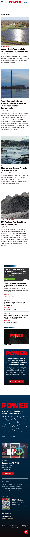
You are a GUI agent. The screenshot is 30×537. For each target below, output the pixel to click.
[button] (2, 2)
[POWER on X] (11, 436)
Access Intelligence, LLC (14, 526)
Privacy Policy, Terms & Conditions (11, 486)
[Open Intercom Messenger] (26, 532)
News (2, 98)
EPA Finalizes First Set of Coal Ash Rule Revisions (13, 223)
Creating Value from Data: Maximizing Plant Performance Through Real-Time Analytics (15, 285)
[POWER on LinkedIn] (14, 436)
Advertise (4, 484)
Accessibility (15, 490)
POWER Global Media (12, 345)
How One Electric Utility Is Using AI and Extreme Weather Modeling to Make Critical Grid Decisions (16, 316)
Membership (12, 484)
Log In (25, 2)
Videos (7, 327)
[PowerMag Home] (15, 2)
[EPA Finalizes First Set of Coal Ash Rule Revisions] (15, 204)
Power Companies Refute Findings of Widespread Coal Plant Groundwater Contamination (13, 104)
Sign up (10, 518)
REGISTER (6, 294)
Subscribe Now (15, 381)
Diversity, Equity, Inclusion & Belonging (12, 488)
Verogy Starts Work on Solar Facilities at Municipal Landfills (14, 50)
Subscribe (22, 506)
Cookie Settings (6, 490)
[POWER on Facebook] (8, 436)
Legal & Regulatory (8, 219)
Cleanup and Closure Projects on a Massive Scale (14, 168)
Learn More (7, 474)
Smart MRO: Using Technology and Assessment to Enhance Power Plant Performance (15, 303)
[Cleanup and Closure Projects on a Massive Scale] (15, 150)
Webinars (8, 266)
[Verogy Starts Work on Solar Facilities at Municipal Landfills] (15, 31)
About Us (19, 484)
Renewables (5, 46)
